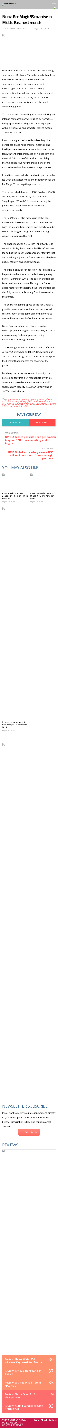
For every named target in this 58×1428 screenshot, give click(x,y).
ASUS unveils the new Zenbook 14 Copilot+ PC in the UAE (15, 496)
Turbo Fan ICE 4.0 (18, 406)
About (44, 1420)
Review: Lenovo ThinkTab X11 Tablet (23, 1372)
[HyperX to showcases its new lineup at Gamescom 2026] (15, 612)
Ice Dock (6, 401)
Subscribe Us (31, 1132)
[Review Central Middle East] (11, 3)
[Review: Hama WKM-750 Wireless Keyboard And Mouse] (29, 1255)
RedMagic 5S (42, 403)
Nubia (15, 401)
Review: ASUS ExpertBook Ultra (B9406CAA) (24, 1407)
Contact (52, 1420)
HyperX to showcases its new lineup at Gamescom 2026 (14, 724)
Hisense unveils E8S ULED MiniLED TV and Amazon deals (42, 496)
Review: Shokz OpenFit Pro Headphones (21, 1396)
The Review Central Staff (16, 28)
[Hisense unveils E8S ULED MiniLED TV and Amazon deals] (43, 481)
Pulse (22, 401)
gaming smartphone (41, 399)
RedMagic (29, 403)
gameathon (14, 399)
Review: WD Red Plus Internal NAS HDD (23, 1384)
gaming (25, 399)
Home (36, 1420)
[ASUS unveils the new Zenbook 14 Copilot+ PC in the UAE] (15, 481)
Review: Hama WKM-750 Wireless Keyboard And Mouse (23, 1361)
